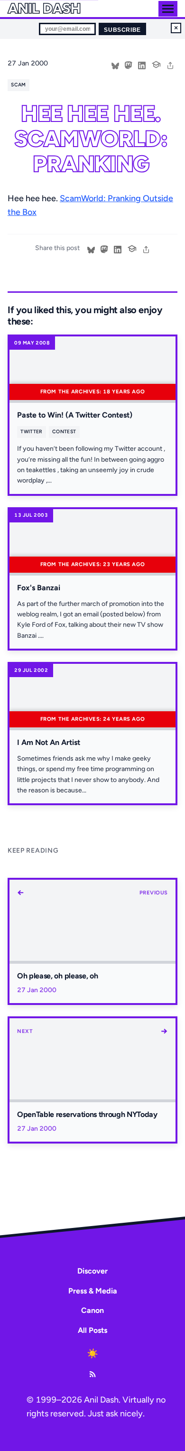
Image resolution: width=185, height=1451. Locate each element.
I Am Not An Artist (48, 742)
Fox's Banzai (38, 587)
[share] (170, 64)
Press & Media (92, 1290)
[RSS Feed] (92, 1374)
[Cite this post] (156, 63)
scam (18, 85)
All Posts (92, 1330)
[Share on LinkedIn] (142, 64)
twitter (31, 431)
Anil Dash (44, 8)
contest (64, 431)
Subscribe (122, 30)
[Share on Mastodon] (128, 64)
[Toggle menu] (167, 9)
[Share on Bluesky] (115, 64)
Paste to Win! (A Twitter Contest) (74, 414)
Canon (92, 1310)
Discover (92, 1270)
